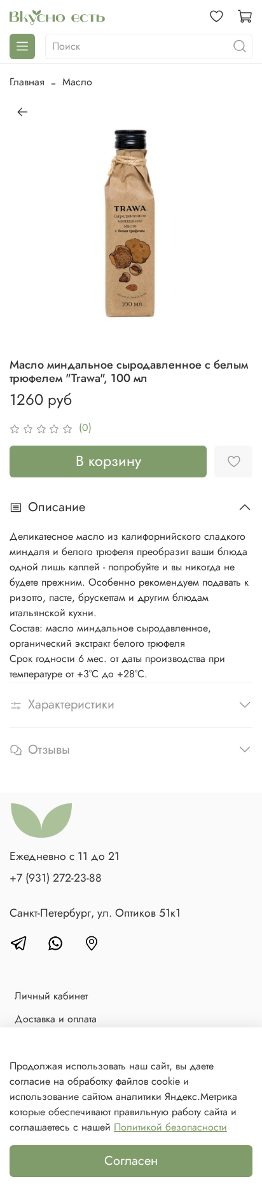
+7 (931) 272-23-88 (56, 878)
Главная (27, 81)
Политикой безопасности (170, 1127)
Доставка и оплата (56, 1018)
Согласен (131, 1161)
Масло (77, 81)
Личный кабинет (51, 996)
